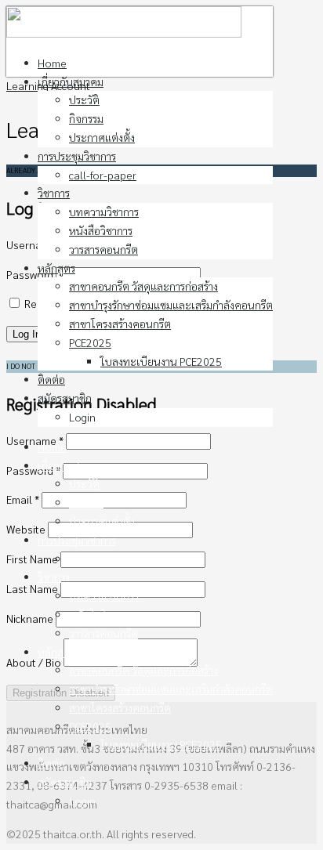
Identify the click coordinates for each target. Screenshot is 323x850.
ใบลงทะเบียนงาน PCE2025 (161, 361)
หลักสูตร (56, 268)
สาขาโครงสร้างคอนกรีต (120, 323)
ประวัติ (84, 99)
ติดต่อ (51, 379)
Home (52, 63)
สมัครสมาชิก (65, 398)
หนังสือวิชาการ (100, 230)
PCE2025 (90, 342)
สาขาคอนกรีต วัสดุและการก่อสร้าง (143, 286)
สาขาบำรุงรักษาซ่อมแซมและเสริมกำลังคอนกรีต (171, 305)
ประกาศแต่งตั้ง (102, 137)
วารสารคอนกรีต (103, 249)
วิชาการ (54, 193)
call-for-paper (102, 175)
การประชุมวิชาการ (77, 156)
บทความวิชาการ (104, 211)
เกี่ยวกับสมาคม (70, 81)
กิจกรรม (86, 118)
